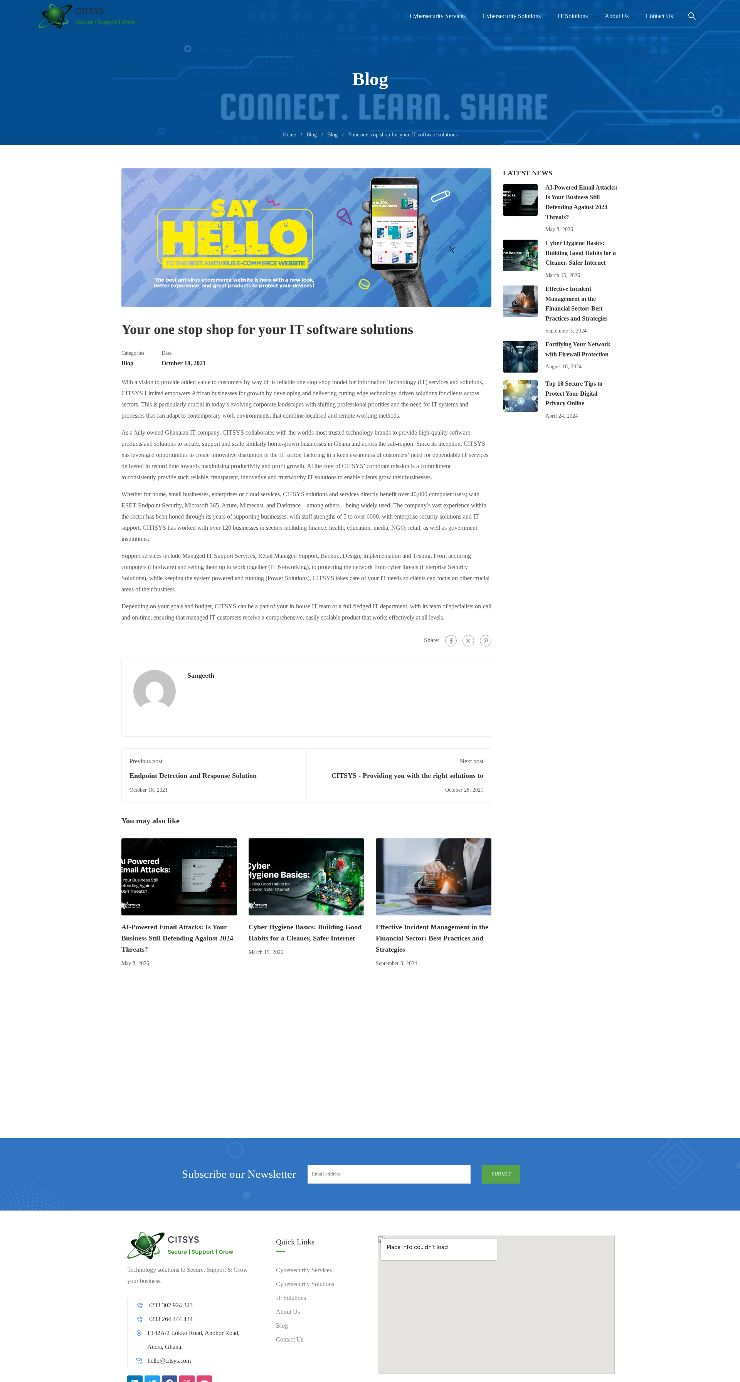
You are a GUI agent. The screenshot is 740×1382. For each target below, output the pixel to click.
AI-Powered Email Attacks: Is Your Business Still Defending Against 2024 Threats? (177, 938)
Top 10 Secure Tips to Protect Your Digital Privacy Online (573, 393)
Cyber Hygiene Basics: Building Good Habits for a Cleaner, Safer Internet (580, 253)
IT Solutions (573, 16)
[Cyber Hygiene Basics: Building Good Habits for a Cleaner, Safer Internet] (306, 876)
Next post (471, 761)
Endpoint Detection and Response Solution (193, 775)
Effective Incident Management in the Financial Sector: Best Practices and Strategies (432, 938)
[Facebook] (451, 641)
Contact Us (659, 16)
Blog (311, 134)
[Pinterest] (485, 641)
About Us (617, 16)
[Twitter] (468, 641)
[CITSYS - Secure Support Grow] (87, 16)
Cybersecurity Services (438, 16)
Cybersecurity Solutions (512, 16)
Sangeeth (200, 675)
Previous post (146, 761)
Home (289, 134)
